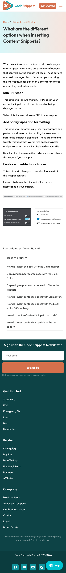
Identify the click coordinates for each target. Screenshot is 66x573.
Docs (6, 22)
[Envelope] (33, 567)
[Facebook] (15, 567)
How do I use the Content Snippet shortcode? (32, 315)
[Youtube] (24, 567)
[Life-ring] (42, 567)
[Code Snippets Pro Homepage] (19, 5)
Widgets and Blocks (23, 22)
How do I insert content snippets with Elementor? (34, 296)
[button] (60, 5)
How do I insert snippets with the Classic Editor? (34, 266)
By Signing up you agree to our (24, 374)
